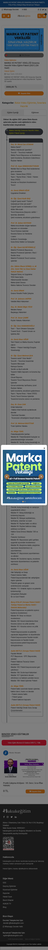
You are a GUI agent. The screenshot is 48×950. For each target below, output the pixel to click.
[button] (6, 476)
